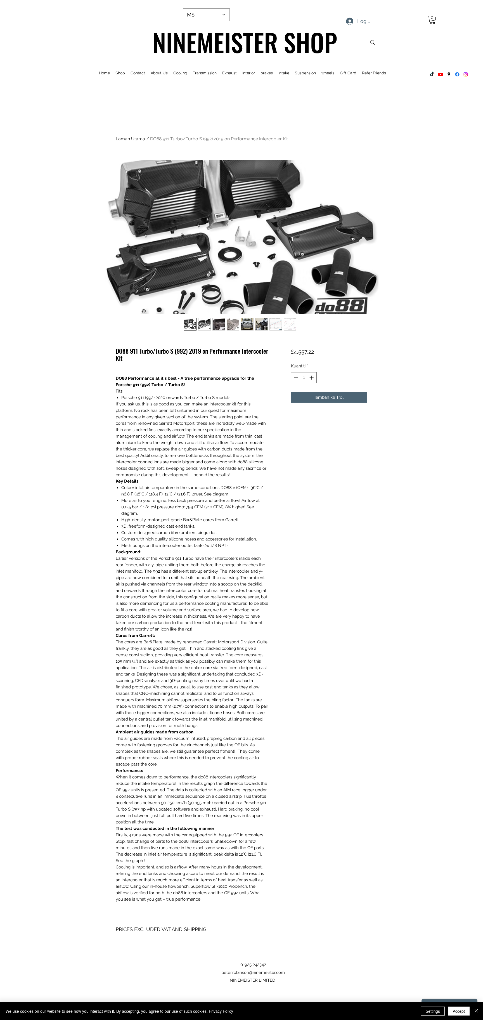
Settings (433, 1011)
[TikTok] (432, 74)
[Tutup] (476, 1011)
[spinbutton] (303, 377)
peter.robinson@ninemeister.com (253, 972)
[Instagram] (465, 74)
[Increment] (312, 377)
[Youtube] (440, 74)
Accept (459, 1011)
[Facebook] (457, 74)
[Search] (372, 42)
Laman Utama (130, 138)
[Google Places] (449, 74)
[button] (432, 20)
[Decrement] (295, 377)
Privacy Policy (221, 1011)
